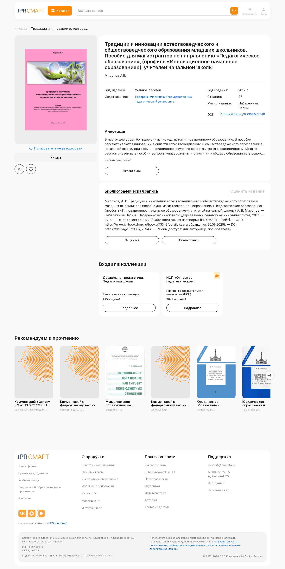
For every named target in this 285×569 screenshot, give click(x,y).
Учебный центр (28, 480)
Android (62, 523)
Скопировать (189, 240)
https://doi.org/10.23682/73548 (244, 114)
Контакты (24, 498)
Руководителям (155, 465)
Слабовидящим (249, 14)
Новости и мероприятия (98, 465)
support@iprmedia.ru (221, 465)
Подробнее (129, 308)
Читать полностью (118, 160)
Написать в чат (218, 490)
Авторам (151, 500)
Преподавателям (156, 479)
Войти (264, 14)
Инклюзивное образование (100, 479)
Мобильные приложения (98, 486)
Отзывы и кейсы (92, 472)
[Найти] (234, 11)
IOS (51, 523)
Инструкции (216, 483)
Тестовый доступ (157, 507)
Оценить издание (247, 191)
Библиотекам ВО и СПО (160, 472)
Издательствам (155, 493)
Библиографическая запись (131, 191)
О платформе (27, 466)
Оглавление (132, 171)
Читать (55, 157)
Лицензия (131, 240)
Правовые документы (33, 473)
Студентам (152, 486)
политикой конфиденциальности (189, 545)
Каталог (62, 11)
